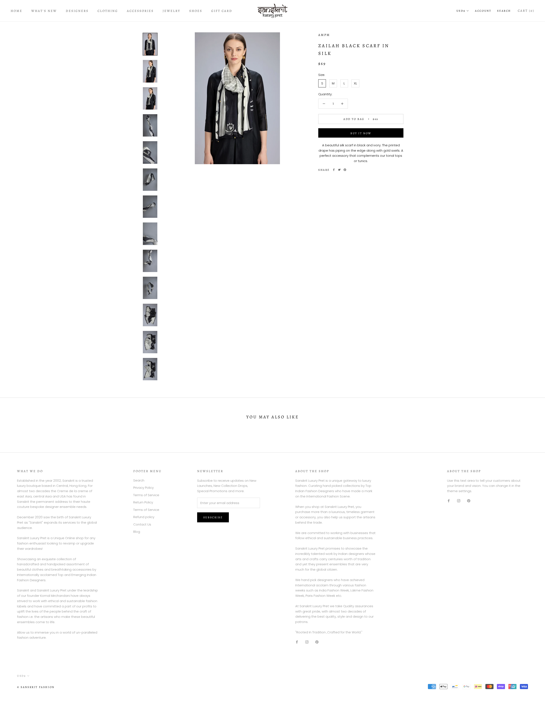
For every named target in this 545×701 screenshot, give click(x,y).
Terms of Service (146, 495)
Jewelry (171, 11)
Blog (136, 531)
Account (483, 11)
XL (355, 83)
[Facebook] (334, 169)
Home (16, 11)
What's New (44, 11)
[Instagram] (306, 642)
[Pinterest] (345, 169)
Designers (77, 11)
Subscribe (213, 517)
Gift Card (221, 11)
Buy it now (360, 133)
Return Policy (143, 502)
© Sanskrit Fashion (35, 687)
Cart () (526, 11)
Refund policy (143, 517)
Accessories (140, 11)
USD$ (460, 11)
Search (504, 11)
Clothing (108, 11)
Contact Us (142, 524)
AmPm (324, 35)
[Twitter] (339, 169)
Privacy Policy (143, 487)
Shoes (195, 11)
